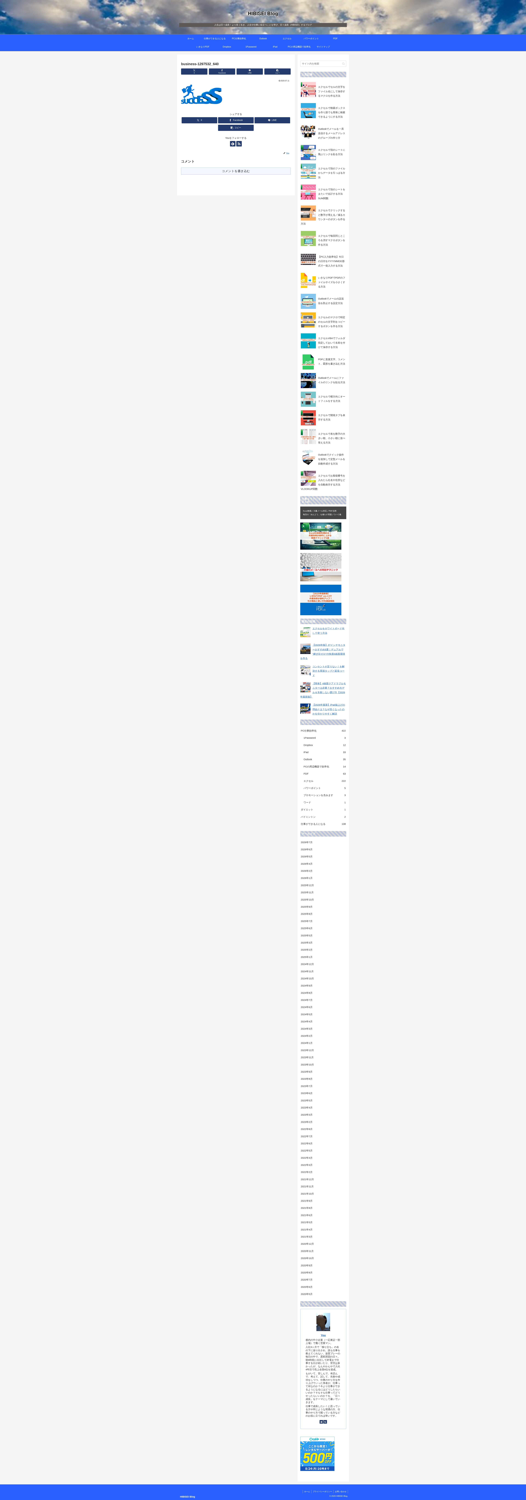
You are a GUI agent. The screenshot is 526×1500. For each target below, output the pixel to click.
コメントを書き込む (236, 171)
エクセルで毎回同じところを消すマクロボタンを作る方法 (331, 322)
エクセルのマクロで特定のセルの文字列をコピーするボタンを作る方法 (331, 404)
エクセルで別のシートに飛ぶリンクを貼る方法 (331, 234)
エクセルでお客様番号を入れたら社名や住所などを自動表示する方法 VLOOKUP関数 (323, 564)
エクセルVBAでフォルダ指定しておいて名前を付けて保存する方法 (331, 425)
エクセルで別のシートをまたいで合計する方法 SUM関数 (331, 276)
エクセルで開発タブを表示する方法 (331, 499)
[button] (277, 71)
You (323, 1417)
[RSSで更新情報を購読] (239, 143)
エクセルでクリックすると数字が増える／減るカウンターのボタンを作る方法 (323, 299)
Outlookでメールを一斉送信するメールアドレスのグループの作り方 (331, 215)
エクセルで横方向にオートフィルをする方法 (331, 480)
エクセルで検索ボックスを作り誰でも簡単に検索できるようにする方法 (331, 194)
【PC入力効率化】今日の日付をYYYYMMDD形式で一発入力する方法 (331, 343)
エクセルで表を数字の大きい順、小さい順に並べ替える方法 (331, 520)
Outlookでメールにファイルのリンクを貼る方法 (331, 462)
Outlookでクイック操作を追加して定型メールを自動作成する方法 (331, 541)
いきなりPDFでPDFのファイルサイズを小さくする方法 (331, 364)
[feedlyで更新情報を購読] (232, 143)
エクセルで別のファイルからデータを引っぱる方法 (331, 255)
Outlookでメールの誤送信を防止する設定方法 (331, 383)
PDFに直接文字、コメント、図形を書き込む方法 (331, 443)
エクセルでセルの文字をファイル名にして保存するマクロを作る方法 (331, 173)
